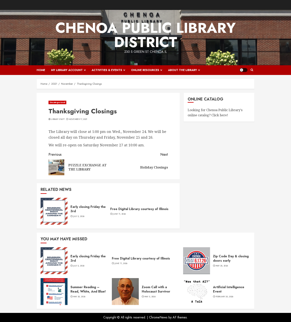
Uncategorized (57, 102)
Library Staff (58, 119)
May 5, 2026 (150, 296)
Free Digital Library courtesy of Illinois (139, 209)
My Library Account (67, 70)
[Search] (251, 70)
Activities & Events (107, 70)
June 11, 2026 (119, 214)
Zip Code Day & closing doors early (231, 258)
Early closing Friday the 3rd (88, 209)
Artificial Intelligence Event (228, 289)
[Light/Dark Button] (243, 70)
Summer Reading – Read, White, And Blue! (88, 289)
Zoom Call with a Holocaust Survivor (156, 289)
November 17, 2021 (78, 119)
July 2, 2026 (79, 216)
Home (41, 70)
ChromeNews (158, 317)
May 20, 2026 (222, 265)
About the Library (182, 70)
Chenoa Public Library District (145, 35)
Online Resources (145, 70)
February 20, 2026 (224, 296)
